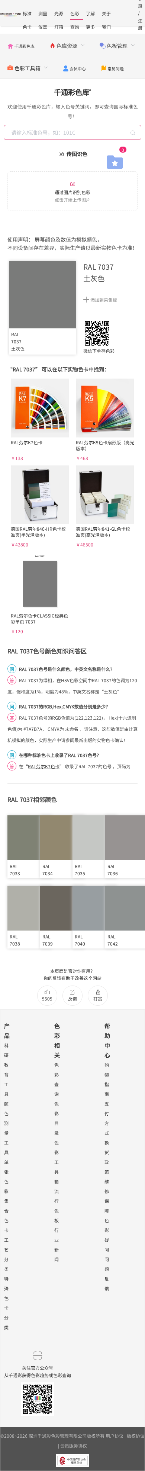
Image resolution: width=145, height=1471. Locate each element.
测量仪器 (42, 15)
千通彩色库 (72, 92)
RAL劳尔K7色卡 (43, 766)
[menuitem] (21, 45)
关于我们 (106, 15)
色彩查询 (74, 15)
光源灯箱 (58, 15)
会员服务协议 (73, 1445)
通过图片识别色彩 (72, 195)
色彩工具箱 (56, 1162)
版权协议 (136, 1435)
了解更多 (90, 15)
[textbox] (73, 132)
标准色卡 (27, 15)
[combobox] (73, 132)
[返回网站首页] (10, 13)
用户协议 (114, 1435)
